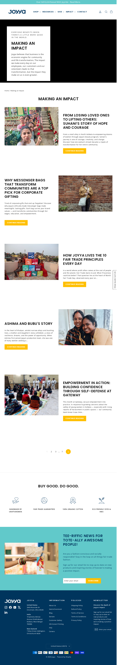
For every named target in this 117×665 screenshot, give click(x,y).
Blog (50, 613)
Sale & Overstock (55, 609)
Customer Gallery (55, 620)
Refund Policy (76, 609)
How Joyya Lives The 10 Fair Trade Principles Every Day (84, 259)
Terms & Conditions (78, 617)
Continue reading (74, 150)
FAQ (50, 628)
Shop (36, 11)
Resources (48, 11)
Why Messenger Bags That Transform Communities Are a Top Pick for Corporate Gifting (26, 188)
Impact (70, 11)
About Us (52, 605)
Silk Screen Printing (56, 624)
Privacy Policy (76, 620)
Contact (82, 11)
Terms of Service (77, 613)
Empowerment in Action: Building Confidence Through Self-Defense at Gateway (87, 388)
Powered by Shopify (64, 657)
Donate (52, 617)
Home (7, 91)
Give (60, 11)
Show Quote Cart (115, 279)
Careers (52, 631)
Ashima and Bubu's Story (29, 323)
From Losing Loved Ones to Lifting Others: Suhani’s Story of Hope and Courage (86, 121)
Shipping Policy (77, 605)
